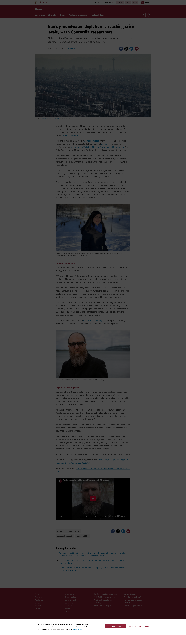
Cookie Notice (77, 629)
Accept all (116, 626)
